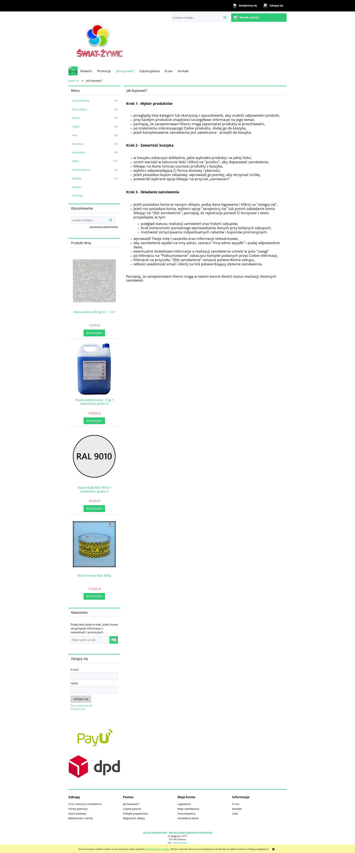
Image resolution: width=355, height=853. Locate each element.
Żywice (76, 117)
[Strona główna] (100, 39)
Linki (235, 813)
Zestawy (76, 178)
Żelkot (75, 161)
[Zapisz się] (113, 640)
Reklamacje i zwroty (80, 818)
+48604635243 (179, 842)
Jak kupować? (131, 804)
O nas (235, 804)
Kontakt (236, 809)
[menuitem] (86, 71)
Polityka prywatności (135, 813)
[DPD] (94, 766)
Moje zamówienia (188, 809)
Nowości (77, 187)
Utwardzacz (78, 152)
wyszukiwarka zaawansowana (103, 226)
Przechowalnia (186, 813)
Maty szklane (79, 109)
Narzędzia (77, 143)
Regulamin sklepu (134, 818)
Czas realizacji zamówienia (85, 804)
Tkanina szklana (80, 169)
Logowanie (184, 804)
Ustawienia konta (188, 818)
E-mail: (75, 669)
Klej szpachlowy (80, 100)
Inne (74, 135)
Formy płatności (78, 809)
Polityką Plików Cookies (158, 849)
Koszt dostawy (77, 813)
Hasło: (74, 683)
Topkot (76, 126)
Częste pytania (132, 809)
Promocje (77, 195)
